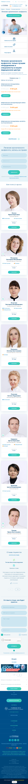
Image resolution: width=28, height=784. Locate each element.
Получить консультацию (14, 15)
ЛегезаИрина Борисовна (14, 213)
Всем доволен (7, 634)
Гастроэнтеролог (14, 216)
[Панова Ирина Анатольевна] (14, 517)
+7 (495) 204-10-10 (16, 708)
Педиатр (19, 306)
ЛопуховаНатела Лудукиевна (14, 395)
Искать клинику (14, 688)
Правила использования (19, 780)
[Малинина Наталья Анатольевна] (14, 336)
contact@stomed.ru (14, 711)
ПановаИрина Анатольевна (14, 531)
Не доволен (24, 634)
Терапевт (18, 442)
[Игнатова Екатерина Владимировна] (14, 289)
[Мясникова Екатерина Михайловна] (14, 244)
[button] (6, 1)
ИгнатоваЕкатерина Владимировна (14, 303)
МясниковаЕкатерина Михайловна (14, 258)
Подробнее (14, 227)
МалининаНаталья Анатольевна (14, 350)
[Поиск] (16, 2)
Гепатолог (18, 261)
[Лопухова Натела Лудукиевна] (14, 380)
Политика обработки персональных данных (11, 743)
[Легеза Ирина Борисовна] (14, 199)
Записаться (5, 95)
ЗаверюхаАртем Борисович (14, 439)
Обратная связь (14, 715)
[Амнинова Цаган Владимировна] (14, 472)
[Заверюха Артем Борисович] (14, 425)
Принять (14, 782)
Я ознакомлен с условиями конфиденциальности (14, 653)
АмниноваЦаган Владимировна (14, 486)
